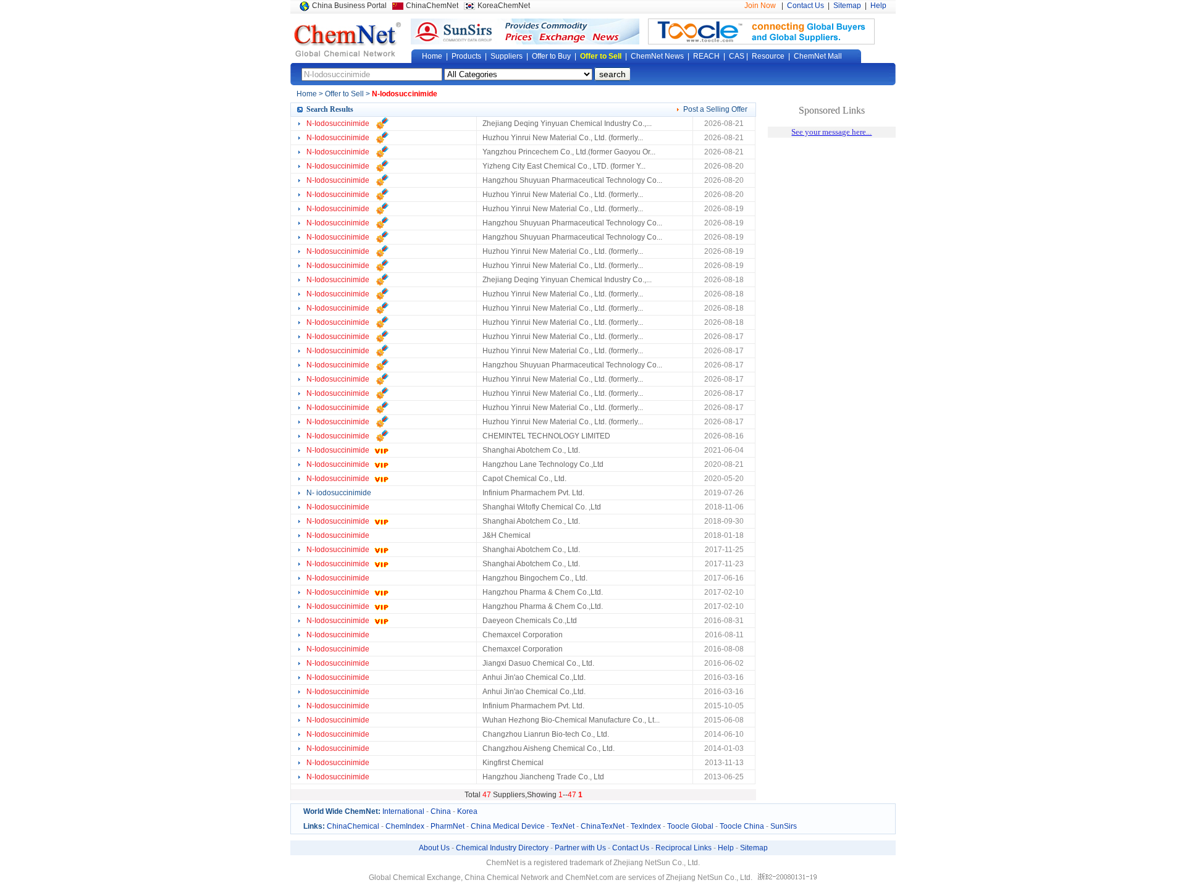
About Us (434, 848)
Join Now (760, 5)
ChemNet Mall (818, 56)
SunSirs (783, 826)
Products (466, 56)
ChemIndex (404, 826)
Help (878, 5)
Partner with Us (580, 848)
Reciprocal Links (683, 848)
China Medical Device (508, 826)
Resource (768, 56)
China (441, 811)
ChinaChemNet (432, 5)
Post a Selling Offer (715, 109)
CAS (736, 56)
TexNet (562, 826)
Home (432, 56)
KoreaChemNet (503, 5)
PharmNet (448, 826)
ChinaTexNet (603, 826)
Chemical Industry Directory (502, 848)
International (403, 811)
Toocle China (742, 826)
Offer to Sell (600, 56)
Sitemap (847, 5)
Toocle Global (690, 826)
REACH (706, 56)
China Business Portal (349, 5)
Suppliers (506, 56)
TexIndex (646, 826)
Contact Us (805, 5)
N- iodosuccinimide (338, 492)
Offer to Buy (551, 56)
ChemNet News (657, 56)
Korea (467, 811)
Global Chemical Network (347, 39)
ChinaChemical (353, 826)
